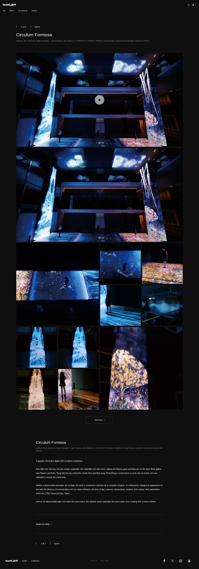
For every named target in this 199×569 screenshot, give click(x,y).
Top (4, 11)
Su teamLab (23, 11)
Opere (12, 11)
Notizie (34, 11)
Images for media (43, 524)
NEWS (24, 561)
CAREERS (35, 561)
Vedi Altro (98, 420)
